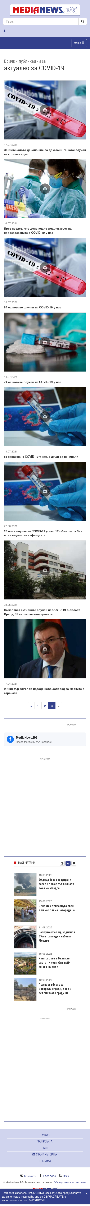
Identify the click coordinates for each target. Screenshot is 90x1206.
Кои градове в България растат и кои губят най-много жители (54, 962)
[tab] (62, 863)
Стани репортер (46, 1154)
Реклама (45, 1161)
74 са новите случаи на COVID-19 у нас (32, 382)
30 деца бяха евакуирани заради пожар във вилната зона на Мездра (56, 884)
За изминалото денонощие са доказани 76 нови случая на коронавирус (45, 152)
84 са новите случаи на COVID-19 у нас (32, 307)
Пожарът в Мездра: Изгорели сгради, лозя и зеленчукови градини (55, 989)
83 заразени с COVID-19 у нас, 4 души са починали (41, 456)
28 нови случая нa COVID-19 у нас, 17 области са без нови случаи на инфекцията (43, 533)
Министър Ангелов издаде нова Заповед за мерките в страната (44, 690)
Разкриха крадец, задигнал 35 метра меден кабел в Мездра (57, 936)
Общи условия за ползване (70, 1182)
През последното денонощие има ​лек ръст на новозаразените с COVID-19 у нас (38, 230)
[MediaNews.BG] (45, 10)
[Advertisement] (45, 806)
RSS (66, 1176)
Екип (45, 1148)
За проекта (45, 1141)
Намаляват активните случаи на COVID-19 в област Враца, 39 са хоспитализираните (42, 612)
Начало (45, 1135)
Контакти (30, 1176)
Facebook (49, 1176)
